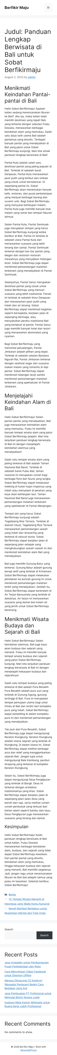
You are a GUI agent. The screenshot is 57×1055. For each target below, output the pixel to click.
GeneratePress (28, 1050)
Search (9, 929)
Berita (12, 894)
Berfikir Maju (17, 7)
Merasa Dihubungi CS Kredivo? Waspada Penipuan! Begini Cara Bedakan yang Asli (24, 984)
